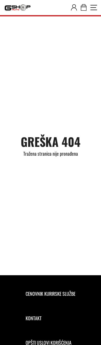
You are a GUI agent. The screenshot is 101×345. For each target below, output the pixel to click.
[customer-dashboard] (74, 7)
